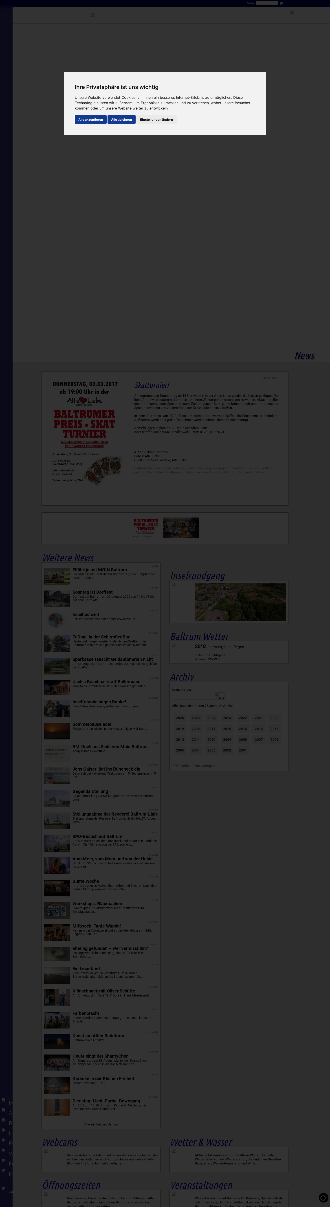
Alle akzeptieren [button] (90, 119)
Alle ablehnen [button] (121, 119)
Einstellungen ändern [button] (156, 119)
